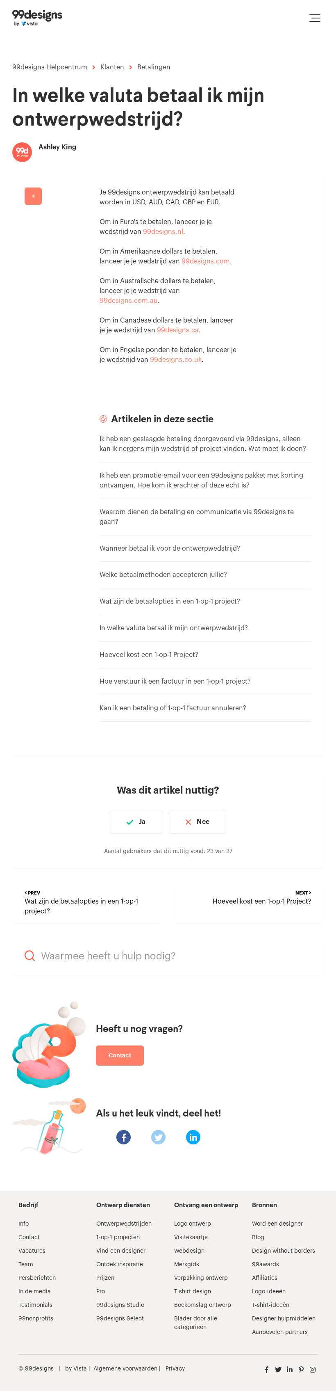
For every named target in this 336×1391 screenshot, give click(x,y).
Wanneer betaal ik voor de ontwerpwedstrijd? (170, 548)
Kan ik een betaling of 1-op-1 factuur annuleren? (173, 708)
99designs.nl (163, 232)
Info (23, 1224)
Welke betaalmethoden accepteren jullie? (163, 575)
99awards (265, 1264)
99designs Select (120, 1319)
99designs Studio (120, 1305)
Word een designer (277, 1224)
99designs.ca (178, 330)
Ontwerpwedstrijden (124, 1224)
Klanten (112, 67)
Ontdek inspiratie (119, 1264)
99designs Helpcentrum (49, 67)
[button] (315, 18)
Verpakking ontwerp (201, 1278)
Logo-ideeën (269, 1292)
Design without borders (283, 1251)
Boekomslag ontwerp (202, 1305)
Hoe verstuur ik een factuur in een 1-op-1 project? (175, 681)
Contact (120, 1055)
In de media (34, 1292)
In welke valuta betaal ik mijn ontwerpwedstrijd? (174, 628)
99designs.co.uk (176, 360)
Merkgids (186, 1264)
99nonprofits (35, 1319)
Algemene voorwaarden (125, 1369)
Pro (100, 1292)
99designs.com (206, 261)
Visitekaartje (191, 1237)
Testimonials (35, 1305)
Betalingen (153, 67)
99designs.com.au (129, 300)
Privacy (175, 1369)
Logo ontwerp (192, 1224)
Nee (203, 822)
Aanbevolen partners (280, 1332)
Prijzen (105, 1278)
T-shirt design (192, 1292)
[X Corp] (158, 1137)
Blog (258, 1237)
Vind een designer (120, 1251)
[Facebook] (123, 1137)
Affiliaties (264, 1278)
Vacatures (31, 1251)
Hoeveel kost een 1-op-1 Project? (149, 655)
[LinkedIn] (193, 1137)
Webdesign (189, 1251)
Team (25, 1264)
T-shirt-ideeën (270, 1305)
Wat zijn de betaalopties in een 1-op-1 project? (170, 601)
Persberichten (37, 1278)
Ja (142, 822)
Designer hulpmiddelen (284, 1319)
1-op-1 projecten (118, 1237)
